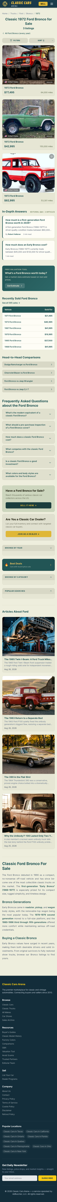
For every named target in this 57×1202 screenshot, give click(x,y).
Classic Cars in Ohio (42, 1146)
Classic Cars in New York (15, 1151)
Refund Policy (8, 1114)
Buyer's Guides (9, 1032)
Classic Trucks (8, 1008)
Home (4, 13)
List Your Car (8, 1075)
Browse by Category (16, 577)
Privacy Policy (8, 1099)
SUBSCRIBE (47, 1178)
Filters (16, 40)
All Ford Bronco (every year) (17, 33)
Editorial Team (8, 1063)
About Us (6, 1091)
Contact (5, 1095)
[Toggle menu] (52, 4)
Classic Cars (7, 1004)
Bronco (29, 13)
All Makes (6, 1012)
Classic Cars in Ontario (14, 1136)
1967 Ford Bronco (13, 328)
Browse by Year (13, 548)
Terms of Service (9, 1102)
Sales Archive (8, 1020)
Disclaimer (6, 1110)
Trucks (13, 13)
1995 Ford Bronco (13, 340)
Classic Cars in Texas (13, 1131)
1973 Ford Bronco (13, 322)
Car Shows (7, 1016)
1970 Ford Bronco (13, 334)
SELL (43, 4)
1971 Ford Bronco (13, 316)
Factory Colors (8, 1040)
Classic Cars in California (38, 1131)
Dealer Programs (9, 1079)
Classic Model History (12, 1036)
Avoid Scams (8, 1055)
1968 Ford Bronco (13, 347)
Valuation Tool (8, 1051)
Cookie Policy (8, 1106)
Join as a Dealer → (28, 534)
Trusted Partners (9, 1059)
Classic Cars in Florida (38, 1136)
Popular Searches (15, 591)
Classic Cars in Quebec (14, 1141)
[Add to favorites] (51, 48)
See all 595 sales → (11, 303)
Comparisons (8, 1044)
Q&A (4, 1047)
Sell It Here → (28, 505)
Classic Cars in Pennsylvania (16, 1146)
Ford (21, 13)
